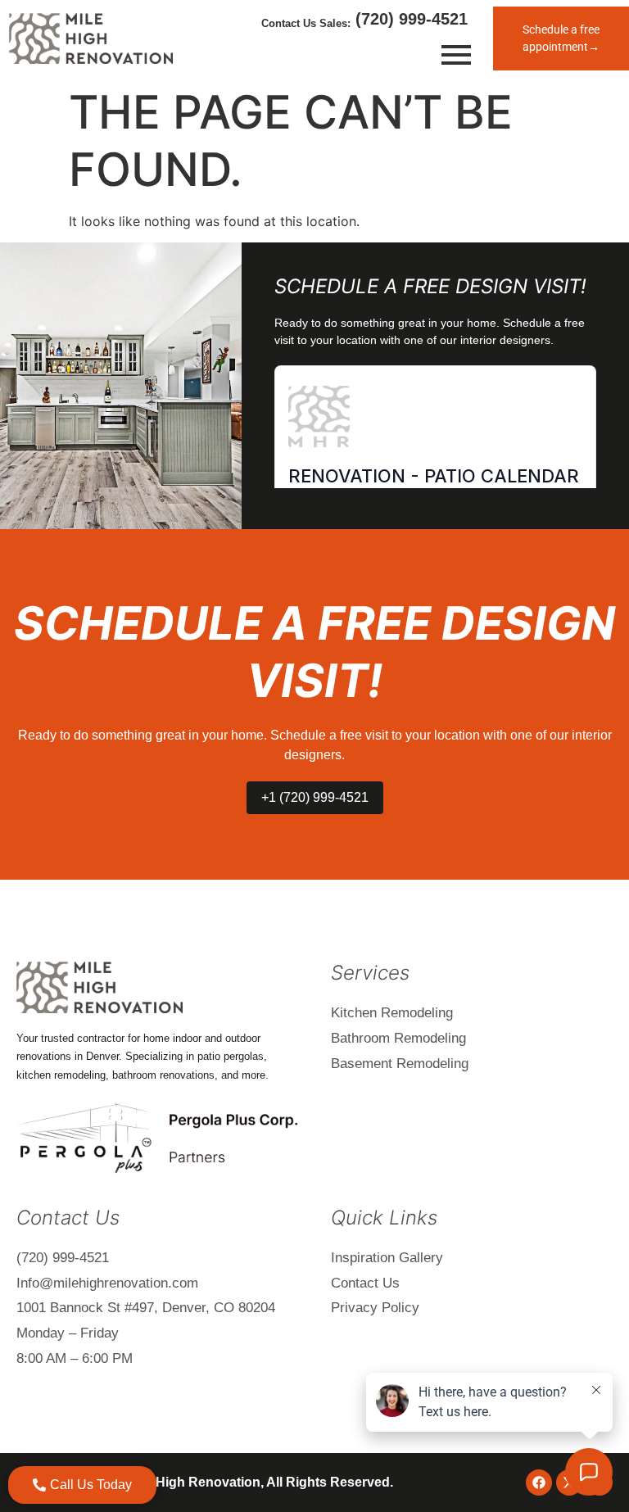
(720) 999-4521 (409, 19)
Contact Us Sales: (306, 23)
